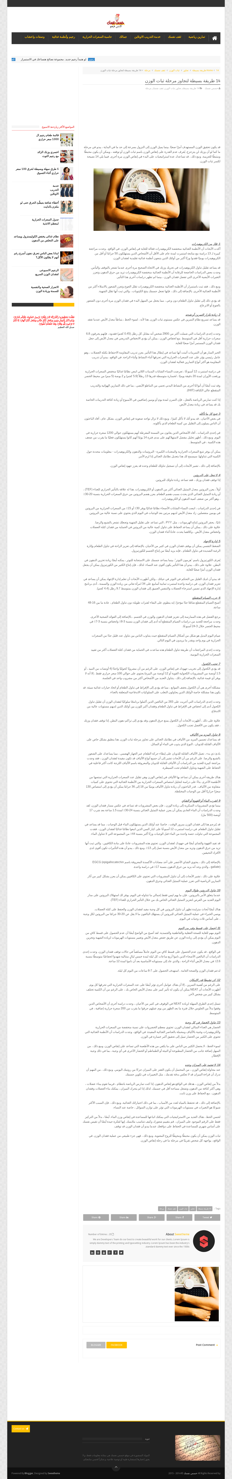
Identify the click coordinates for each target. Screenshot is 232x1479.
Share (178, 1217)
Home (210, 70)
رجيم (116, 59)
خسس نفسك (190, 1473)
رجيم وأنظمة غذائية (63, 36)
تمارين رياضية (196, 36)
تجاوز (185, 70)
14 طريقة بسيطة (205, 70)
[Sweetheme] (121, 1252)
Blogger (29, 1473)
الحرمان (36, 59)
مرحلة (147, 70)
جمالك (123, 36)
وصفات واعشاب (35, 36)
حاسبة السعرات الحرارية (97, 36)
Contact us (19, 1428)
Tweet (205, 1217)
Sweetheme (54, 1473)
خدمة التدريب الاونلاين (147, 36)
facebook (116, 1345)
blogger (96, 1345)
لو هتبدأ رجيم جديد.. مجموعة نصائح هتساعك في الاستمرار (79, 59)
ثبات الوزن (174, 70)
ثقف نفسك (174, 36)
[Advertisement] (151, 119)
